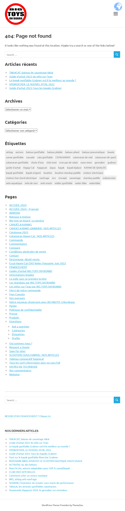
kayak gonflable (14, 172)
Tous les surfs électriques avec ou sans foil (34, 362)
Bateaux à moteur (20, 216)
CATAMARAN (62, 157)
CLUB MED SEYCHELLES (22, 471)
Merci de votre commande (25, 290)
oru (54, 177)
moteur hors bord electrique (21, 177)
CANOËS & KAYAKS (20, 224)
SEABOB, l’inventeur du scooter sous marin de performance (41, 482)
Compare (14, 247)
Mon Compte (17, 294)
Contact (14, 255)
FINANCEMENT (18, 267)
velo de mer (31, 183)
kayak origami (33, 172)
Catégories (18, 330)
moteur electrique (93, 172)
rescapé (62, 177)
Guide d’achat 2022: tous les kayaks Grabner (35, 88)
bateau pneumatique (93, 152)
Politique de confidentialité (25, 309)
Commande (16, 240)
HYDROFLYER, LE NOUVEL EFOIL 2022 (32, 84)
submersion (109, 177)
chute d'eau (37, 162)
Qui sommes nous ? (20, 343)
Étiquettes (18, 334)
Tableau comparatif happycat (26, 358)
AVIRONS (14, 212)
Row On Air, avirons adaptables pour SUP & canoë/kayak (39, 468)
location (48, 172)
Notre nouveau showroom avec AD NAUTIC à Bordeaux (42, 302)
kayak (61, 167)
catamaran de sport (105, 157)
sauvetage (75, 177)
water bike (81, 183)
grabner (112, 162)
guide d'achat (13, 167)
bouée (110, 152)
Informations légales (21, 274)
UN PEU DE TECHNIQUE (23, 366)
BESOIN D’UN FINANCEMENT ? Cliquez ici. (28, 416)
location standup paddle (68, 172)
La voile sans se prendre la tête (28, 278)
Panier (13, 305)
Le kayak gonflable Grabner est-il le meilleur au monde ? (42, 80)
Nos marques (17, 298)
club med (51, 162)
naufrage (44, 177)
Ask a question (20, 326)
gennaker (100, 162)
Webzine (14, 374)
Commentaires (18, 243)
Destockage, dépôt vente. (24, 259)
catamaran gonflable (17, 162)
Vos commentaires (20, 370)
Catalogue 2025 (18, 232)
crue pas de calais (68, 162)
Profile (16, 338)
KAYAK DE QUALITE (95, 167)
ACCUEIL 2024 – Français (24, 209)
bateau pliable (54, 152)
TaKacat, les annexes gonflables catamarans (32, 486)
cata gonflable (45, 157)
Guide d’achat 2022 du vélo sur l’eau (30, 76)
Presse (13, 313)
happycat (42, 167)
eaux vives (86, 162)
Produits (14, 317)
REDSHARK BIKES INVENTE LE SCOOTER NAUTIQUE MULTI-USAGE (45, 460)
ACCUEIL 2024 (18, 205)
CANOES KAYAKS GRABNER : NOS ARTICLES (35, 228)
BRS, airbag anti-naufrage (23, 479)
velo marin (46, 183)
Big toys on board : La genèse (26, 220)
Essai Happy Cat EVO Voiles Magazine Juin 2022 (37, 263)
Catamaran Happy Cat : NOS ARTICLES (31, 236)
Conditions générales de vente (27, 251)
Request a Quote (19, 347)
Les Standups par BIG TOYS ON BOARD (32, 282)
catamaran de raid (82, 157)
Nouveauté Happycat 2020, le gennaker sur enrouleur (38, 490)
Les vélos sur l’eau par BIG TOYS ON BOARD (35, 286)
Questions (15, 321)
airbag (9, 152)
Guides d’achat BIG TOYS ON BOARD (30, 271)
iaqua (52, 167)
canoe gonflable (14, 157)
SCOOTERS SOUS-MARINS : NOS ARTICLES (34, 354)
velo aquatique (14, 183)
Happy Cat (28, 167)
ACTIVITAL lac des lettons (23, 464)
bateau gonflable (35, 152)
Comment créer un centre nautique (28, 475)
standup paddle (91, 177)
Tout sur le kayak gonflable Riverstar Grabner (33, 457)
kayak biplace (74, 167)
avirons (19, 152)
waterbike (94, 183)
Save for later (17, 351)
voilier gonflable (63, 183)
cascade (30, 157)
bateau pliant (72, 152)
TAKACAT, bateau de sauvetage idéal (31, 72)
